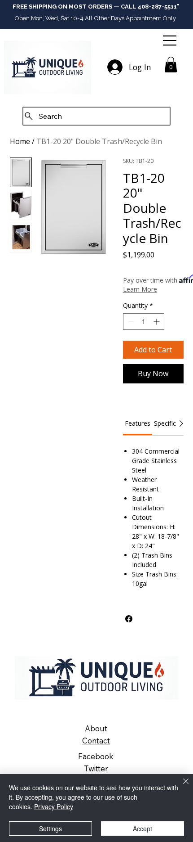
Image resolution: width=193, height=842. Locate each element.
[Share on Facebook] (128, 618)
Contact (96, 740)
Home (20, 141)
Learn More (140, 289)
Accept (142, 828)
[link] (137, 423)
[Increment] (157, 321)
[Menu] (170, 40)
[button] (170, 64)
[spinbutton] (144, 321)
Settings (50, 828)
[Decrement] (130, 321)
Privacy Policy (53, 806)
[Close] (180, 786)
